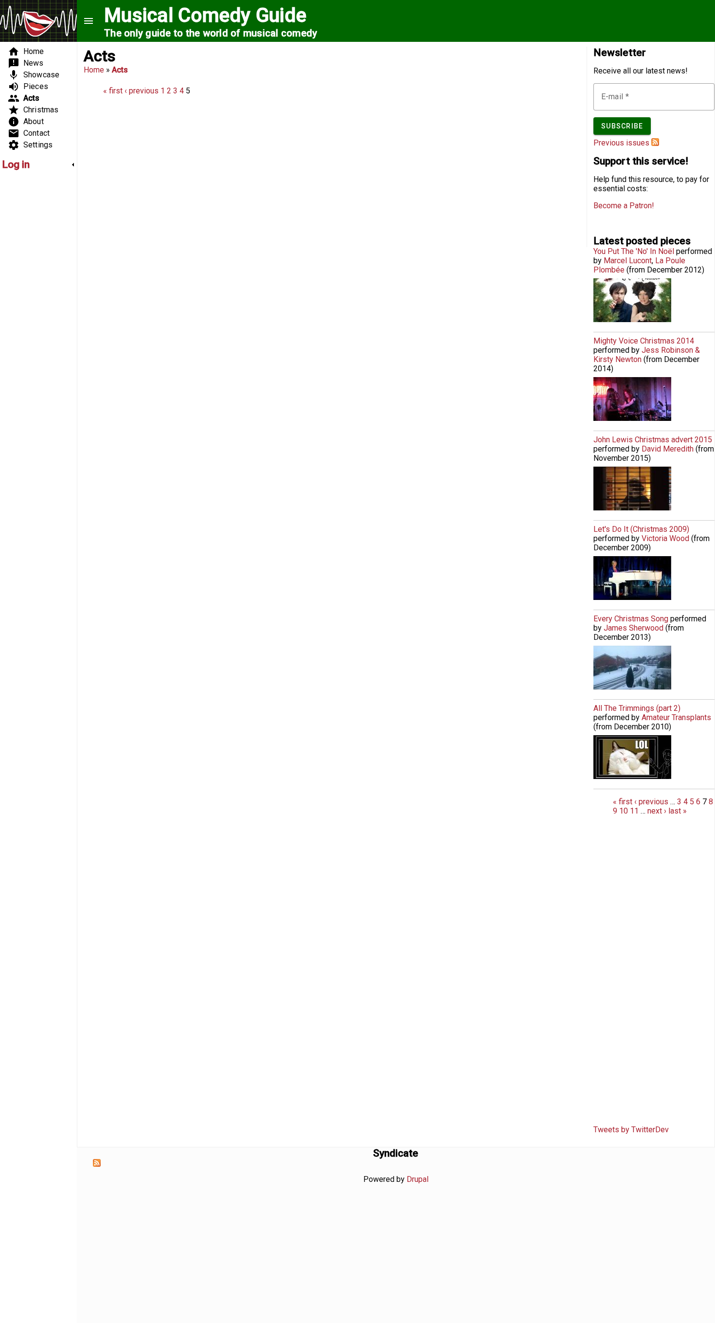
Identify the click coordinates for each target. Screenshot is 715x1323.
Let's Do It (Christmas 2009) (641, 529)
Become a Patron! (623, 205)
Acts (120, 69)
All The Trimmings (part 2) (636, 708)
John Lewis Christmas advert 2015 (652, 439)
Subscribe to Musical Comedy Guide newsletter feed (655, 142)
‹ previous (142, 90)
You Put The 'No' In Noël (633, 251)
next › (656, 811)
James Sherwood (633, 628)
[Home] (38, 22)
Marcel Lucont (628, 260)
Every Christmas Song (630, 618)
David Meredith (668, 448)
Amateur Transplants (676, 717)
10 (623, 811)
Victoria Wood (665, 538)
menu (88, 21)
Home (94, 69)
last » (677, 811)
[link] (38, 164)
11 (634, 811)
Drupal (418, 1179)
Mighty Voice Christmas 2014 (643, 340)
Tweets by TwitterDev (631, 1129)
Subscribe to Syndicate (97, 1163)
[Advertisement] (31, 324)
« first (113, 90)
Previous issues (621, 142)
